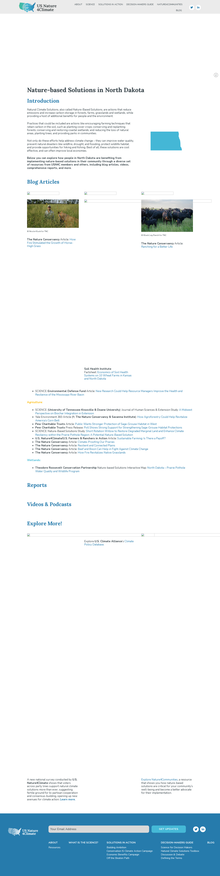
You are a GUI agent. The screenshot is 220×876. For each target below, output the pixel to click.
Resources (54, 847)
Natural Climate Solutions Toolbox (180, 851)
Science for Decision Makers (176, 847)
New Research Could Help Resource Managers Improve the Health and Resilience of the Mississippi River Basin (108, 393)
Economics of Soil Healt (111, 372)
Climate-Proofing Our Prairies (96, 442)
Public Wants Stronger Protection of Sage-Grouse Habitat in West (116, 424)
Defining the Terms (171, 858)
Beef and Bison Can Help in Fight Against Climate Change (113, 449)
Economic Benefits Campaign (123, 854)
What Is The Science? (83, 842)
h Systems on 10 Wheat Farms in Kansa (107, 373)
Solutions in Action (110, 4)
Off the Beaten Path (118, 858)
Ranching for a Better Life (157, 247)
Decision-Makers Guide (140, 4)
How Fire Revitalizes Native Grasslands (102, 452)
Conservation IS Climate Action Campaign (130, 851)
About (78, 4)
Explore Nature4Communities (159, 779)
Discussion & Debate (172, 854)
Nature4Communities (169, 4)
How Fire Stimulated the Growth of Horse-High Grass (51, 243)
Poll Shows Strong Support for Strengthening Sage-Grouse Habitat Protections (133, 427)
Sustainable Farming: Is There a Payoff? (141, 438)
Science (90, 4)
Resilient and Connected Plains (96, 445)
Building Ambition (116, 847)
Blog (179, 10)
